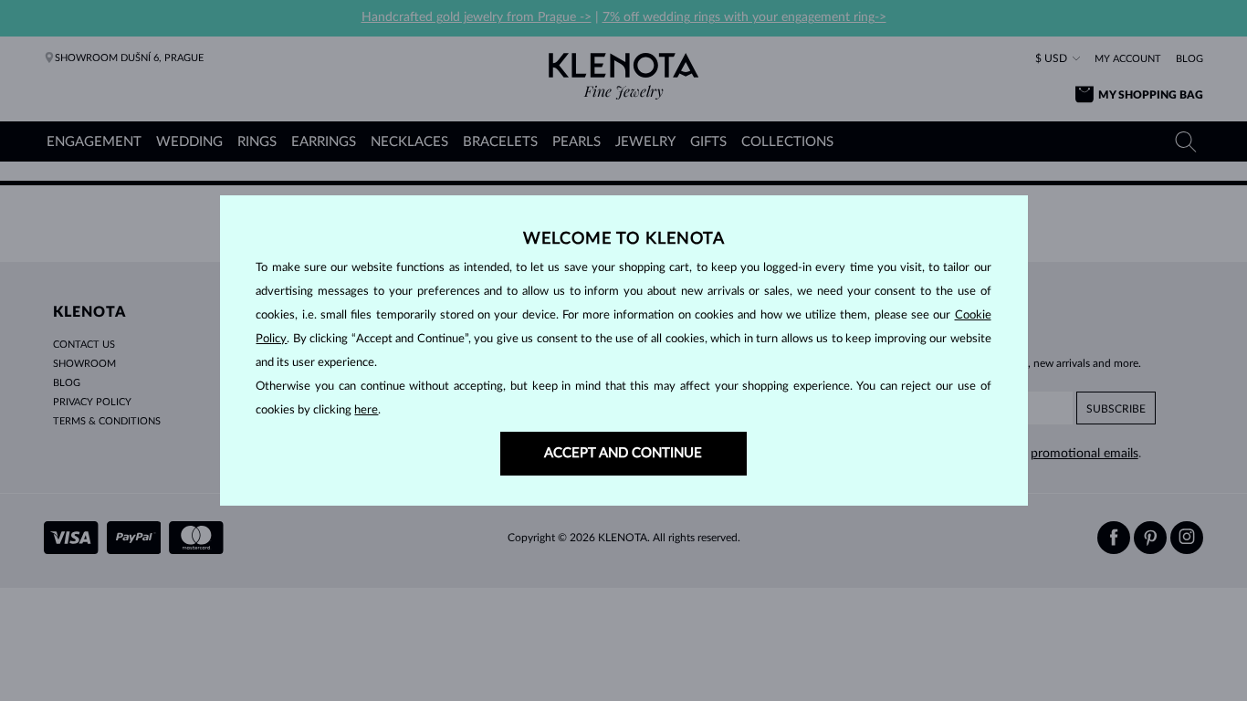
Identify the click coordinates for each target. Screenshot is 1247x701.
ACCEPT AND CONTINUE (623, 453)
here (366, 410)
